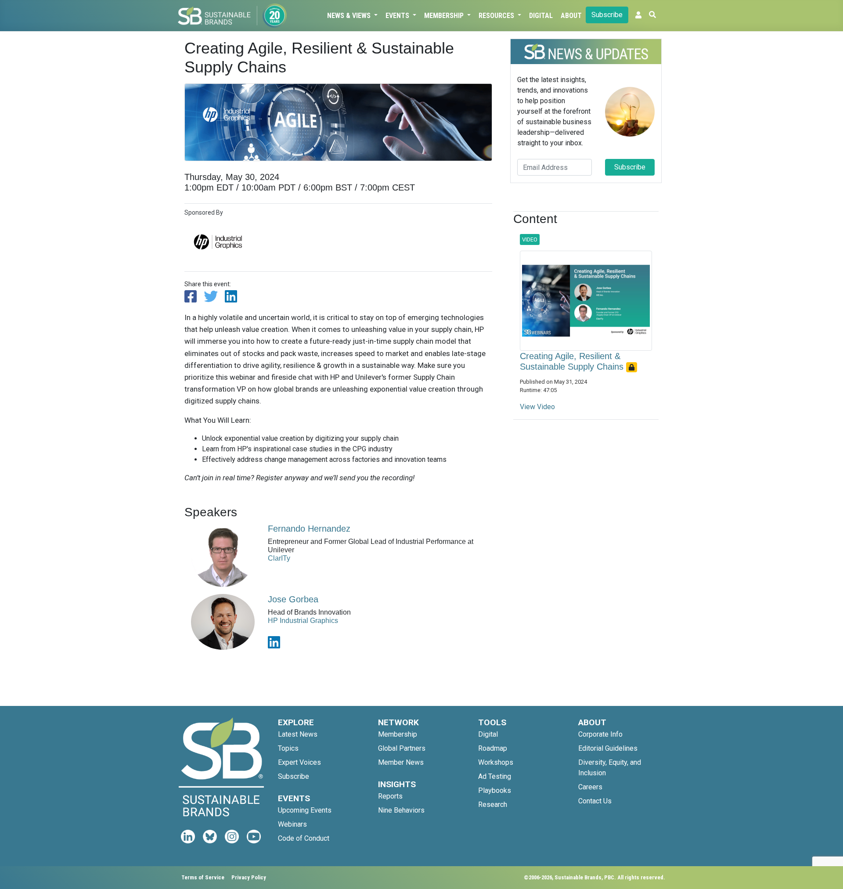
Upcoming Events (304, 810)
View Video (537, 407)
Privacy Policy (248, 877)
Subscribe (607, 15)
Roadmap (492, 748)
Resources (497, 15)
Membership (444, 15)
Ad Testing (494, 776)
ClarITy (279, 558)
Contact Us (595, 801)
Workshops (495, 762)
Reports (390, 796)
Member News (401, 762)
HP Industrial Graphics (303, 620)
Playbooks (494, 790)
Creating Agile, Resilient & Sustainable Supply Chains (573, 361)
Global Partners (401, 748)
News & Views (349, 15)
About (571, 15)
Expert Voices (299, 762)
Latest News (297, 734)
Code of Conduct (303, 838)
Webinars (292, 824)
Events (398, 15)
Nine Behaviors (401, 810)
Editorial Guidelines (608, 748)
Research (492, 804)
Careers (590, 787)
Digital (541, 15)
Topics (288, 748)
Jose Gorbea (293, 599)
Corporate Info (600, 734)
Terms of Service (202, 877)
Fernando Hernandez (309, 528)
